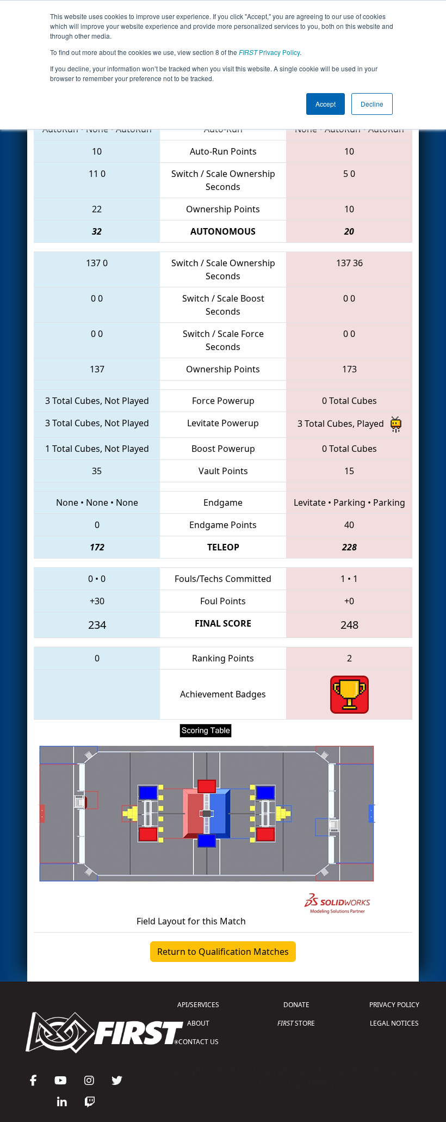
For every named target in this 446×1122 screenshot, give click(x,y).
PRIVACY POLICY (394, 1004)
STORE (296, 1023)
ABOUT (198, 1023)
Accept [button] (325, 103)
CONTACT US (198, 1041)
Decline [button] (372, 103)
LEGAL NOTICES (394, 1023)
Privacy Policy (269, 52)
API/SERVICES (198, 1004)
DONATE (296, 1004)
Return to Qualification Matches (223, 952)
